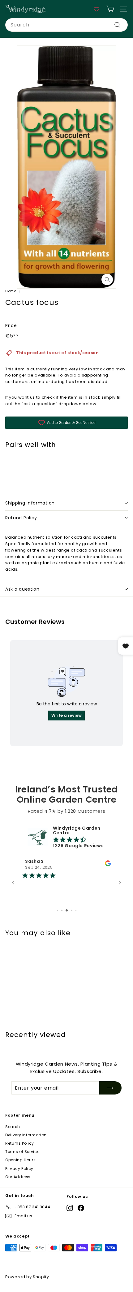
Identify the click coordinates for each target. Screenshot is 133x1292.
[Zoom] (107, 279)
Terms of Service (22, 1151)
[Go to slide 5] (57, 910)
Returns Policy (19, 1143)
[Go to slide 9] (75, 910)
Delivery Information (26, 1135)
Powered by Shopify (27, 1277)
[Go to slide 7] (67, 910)
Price (11, 325)
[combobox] (66, 25)
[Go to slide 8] (71, 910)
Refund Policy (21, 518)
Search (12, 1126)
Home (10, 291)
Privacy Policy (19, 1168)
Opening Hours (20, 1159)
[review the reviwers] (108, 865)
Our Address (18, 1176)
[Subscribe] (110, 1088)
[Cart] (110, 9)
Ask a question (22, 589)
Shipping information (30, 503)
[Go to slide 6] (61, 910)
